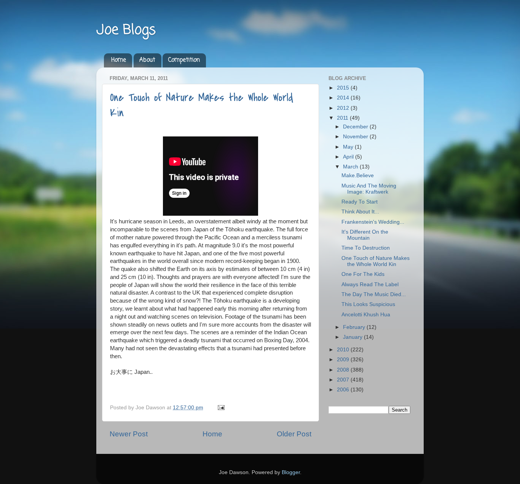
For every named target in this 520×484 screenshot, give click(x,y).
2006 (344, 390)
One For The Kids (362, 274)
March (351, 167)
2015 (344, 88)
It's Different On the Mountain (364, 235)
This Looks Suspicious (368, 304)
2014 (344, 98)
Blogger (291, 472)
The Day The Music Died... (373, 294)
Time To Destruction (365, 248)
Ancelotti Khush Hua (365, 314)
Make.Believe (357, 175)
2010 (344, 350)
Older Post (294, 434)
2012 (344, 108)
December (356, 127)
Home (118, 60)
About (147, 60)
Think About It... (360, 212)
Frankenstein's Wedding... (372, 222)
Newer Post (129, 434)
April (349, 157)
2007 (344, 380)
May (349, 147)
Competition (184, 60)
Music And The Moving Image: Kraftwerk (368, 189)
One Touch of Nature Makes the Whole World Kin (375, 261)
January (353, 337)
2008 (344, 370)
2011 (343, 118)
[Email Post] (220, 407)
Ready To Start (359, 202)
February (355, 327)
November (356, 136)
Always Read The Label (370, 284)
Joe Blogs (126, 30)
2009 (344, 359)
